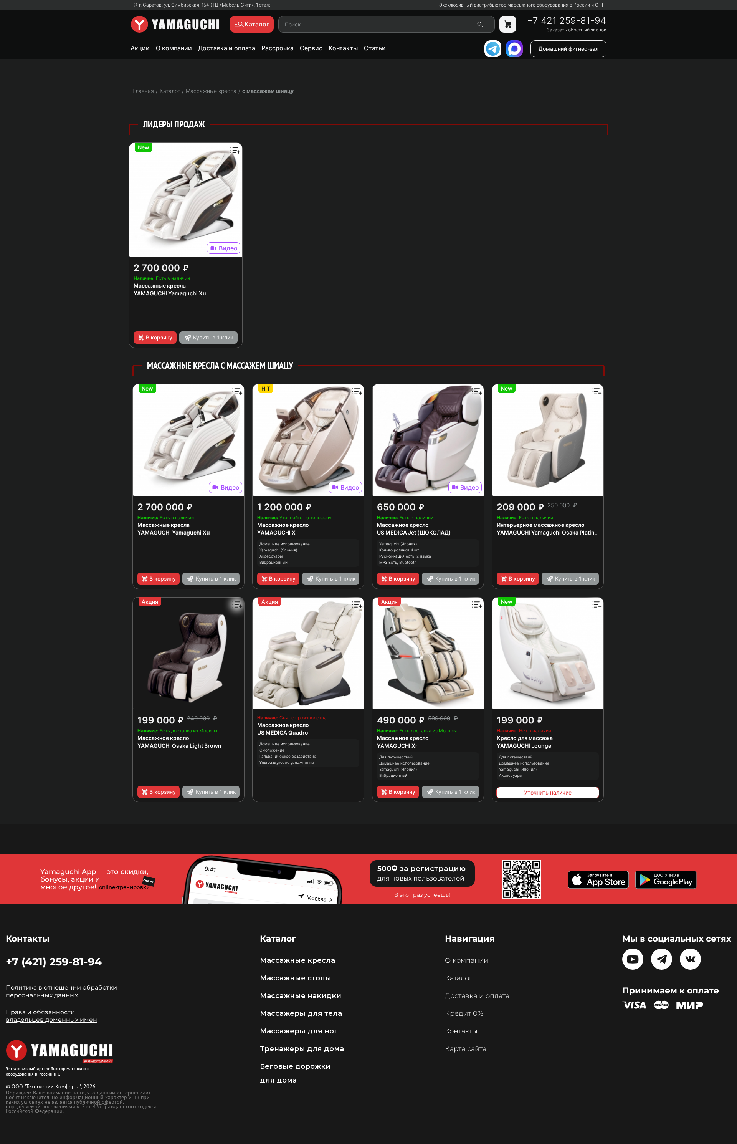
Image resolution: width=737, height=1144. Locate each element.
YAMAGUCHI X (276, 532)
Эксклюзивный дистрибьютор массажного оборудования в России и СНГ (522, 5)
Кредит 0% (464, 1013)
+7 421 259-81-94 (566, 21)
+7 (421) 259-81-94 (54, 961)
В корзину (159, 337)
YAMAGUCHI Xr (397, 745)
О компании (174, 48)
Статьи (375, 48)
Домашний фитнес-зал (568, 48)
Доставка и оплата (226, 48)
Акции (140, 48)
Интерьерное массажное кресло (541, 525)
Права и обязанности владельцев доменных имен (51, 1015)
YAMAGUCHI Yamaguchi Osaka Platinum (550, 532)
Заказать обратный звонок (576, 30)
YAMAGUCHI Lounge (524, 745)
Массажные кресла (160, 285)
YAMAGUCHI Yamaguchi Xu (170, 293)
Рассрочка (277, 48)
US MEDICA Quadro (282, 732)
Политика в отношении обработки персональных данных (61, 991)
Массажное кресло (283, 525)
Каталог (458, 978)
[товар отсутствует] (507, 24)
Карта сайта (465, 1049)
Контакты (343, 48)
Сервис (311, 48)
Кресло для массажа (525, 738)
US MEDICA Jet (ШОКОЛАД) (414, 532)
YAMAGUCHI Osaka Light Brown (179, 745)
